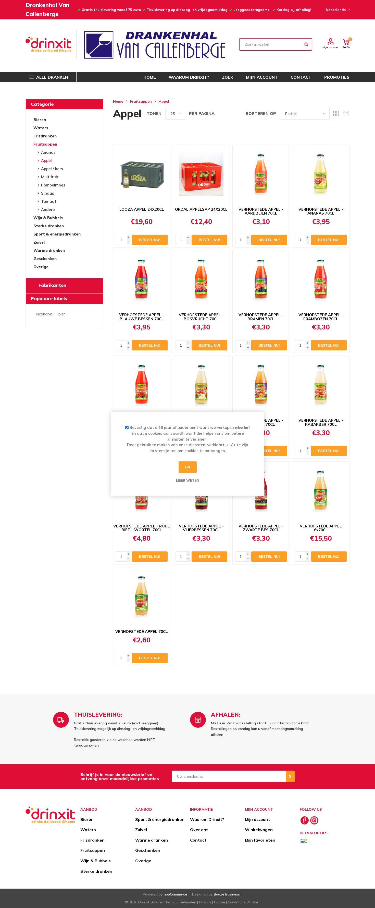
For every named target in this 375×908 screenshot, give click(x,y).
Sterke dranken (48, 225)
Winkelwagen (259, 829)
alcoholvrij (44, 314)
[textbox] (275, 44)
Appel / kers (52, 168)
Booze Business (227, 894)
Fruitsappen (45, 144)
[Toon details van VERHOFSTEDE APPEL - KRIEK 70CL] (141, 385)
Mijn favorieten (260, 840)
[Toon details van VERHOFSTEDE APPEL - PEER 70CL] (201, 385)
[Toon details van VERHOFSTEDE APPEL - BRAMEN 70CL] (261, 279)
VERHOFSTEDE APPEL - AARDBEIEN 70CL (261, 211)
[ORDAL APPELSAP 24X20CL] (201, 174)
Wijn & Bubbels (48, 217)
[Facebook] (305, 820)
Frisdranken (45, 136)
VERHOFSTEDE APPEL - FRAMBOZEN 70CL (320, 317)
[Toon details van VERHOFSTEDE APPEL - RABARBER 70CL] (320, 385)
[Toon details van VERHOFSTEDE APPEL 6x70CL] (320, 491)
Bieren (39, 119)
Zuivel (39, 242)
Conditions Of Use (243, 902)
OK (187, 467)
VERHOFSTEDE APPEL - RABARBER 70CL (320, 422)
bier (61, 314)
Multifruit (50, 176)
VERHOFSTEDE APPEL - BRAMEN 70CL (261, 317)
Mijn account (330, 47)
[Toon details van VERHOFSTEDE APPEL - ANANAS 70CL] (320, 174)
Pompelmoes (53, 185)
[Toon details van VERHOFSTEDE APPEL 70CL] (141, 596)
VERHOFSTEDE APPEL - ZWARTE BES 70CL (261, 528)
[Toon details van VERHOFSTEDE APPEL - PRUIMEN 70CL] (261, 385)
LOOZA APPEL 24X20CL (141, 209)
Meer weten (187, 480)
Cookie (219, 902)
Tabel (336, 114)
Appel (46, 160)
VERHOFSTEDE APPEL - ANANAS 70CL (320, 211)
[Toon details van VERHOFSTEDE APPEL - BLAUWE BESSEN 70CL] (141, 279)
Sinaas (47, 193)
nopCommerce (175, 894)
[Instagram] (314, 820)
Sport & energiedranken (57, 234)
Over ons (199, 829)
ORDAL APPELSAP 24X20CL (201, 209)
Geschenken (45, 258)
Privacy (205, 902)
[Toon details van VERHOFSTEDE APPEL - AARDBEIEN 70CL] (261, 174)
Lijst (345, 114)
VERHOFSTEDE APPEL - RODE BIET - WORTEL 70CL (141, 528)
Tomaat (48, 201)
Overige (40, 266)
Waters (40, 127)
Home (118, 101)
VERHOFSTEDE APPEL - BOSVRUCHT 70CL (201, 317)
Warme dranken (49, 250)
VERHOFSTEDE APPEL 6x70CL (321, 528)
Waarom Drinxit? (207, 819)
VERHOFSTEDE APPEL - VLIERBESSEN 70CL (201, 528)
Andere (48, 209)
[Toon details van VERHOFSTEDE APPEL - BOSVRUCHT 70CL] (201, 279)
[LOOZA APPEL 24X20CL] (141, 174)
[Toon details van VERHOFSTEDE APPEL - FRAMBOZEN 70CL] (320, 279)
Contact (198, 840)
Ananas (48, 152)
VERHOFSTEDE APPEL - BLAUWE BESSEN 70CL (141, 317)
